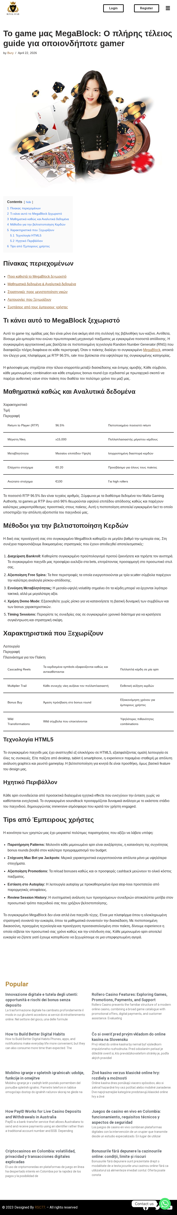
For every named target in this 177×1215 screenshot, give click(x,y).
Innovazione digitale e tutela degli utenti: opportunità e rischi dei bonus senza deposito (41, 999)
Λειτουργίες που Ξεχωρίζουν (29, 299)
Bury (10, 53)
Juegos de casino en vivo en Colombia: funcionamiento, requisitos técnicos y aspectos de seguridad (126, 1116)
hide (28, 202)
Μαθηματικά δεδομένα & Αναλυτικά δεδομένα (42, 284)
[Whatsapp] (165, 1204)
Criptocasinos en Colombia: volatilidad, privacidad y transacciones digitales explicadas (40, 1156)
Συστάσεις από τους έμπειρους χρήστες (38, 307)
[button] (168, 8)
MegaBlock (151, 350)
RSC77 (40, 1207)
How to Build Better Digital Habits (35, 1034)
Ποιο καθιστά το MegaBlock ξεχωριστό (37, 276)
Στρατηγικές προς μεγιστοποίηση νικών (38, 292)
